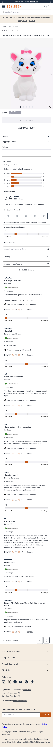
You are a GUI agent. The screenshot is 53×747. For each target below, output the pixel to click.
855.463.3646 (32, 742)
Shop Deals (22, 21)
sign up (46, 715)
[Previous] (2, 2)
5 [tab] (32, 107)
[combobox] (26, 12)
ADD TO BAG (26, 120)
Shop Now (34, 2)
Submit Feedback (20, 700)
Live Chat (27, 689)
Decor (16, 27)
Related (5, 147)
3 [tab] (26, 107)
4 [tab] (29, 107)
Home (4, 27)
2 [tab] (23, 107)
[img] (4, 682)
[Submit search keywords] (4, 11)
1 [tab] (20, 107)
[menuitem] (49, 6)
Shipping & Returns (9, 142)
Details (32, 21)
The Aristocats (9, 31)
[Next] (50, 2)
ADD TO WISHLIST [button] (26, 128)
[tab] (26, 73)
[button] (3, 6)
